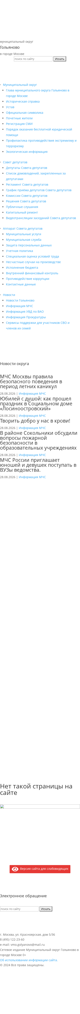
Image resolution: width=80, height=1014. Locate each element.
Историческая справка (23, 101)
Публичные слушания (22, 207)
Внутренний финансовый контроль (32, 273)
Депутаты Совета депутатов (26, 168)
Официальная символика (24, 113)
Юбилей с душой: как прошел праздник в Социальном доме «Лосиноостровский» (36, 403)
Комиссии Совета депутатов (26, 196)
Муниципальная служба (23, 240)
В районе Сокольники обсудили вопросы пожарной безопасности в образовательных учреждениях (38, 440)
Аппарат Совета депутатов (22, 228)
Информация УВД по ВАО (25, 311)
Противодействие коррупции (27, 279)
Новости (9, 295)
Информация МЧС (19, 306)
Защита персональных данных (29, 245)
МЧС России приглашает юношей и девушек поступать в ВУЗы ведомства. (38, 464)
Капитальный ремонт (22, 212)
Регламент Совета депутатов (27, 184)
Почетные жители (19, 118)
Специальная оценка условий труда (32, 256)
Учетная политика (19, 251)
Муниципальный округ (20, 85)
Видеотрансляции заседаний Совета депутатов (41, 218)
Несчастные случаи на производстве (33, 262)
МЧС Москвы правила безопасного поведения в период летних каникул (31, 381)
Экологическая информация (27, 152)
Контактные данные (21, 284)
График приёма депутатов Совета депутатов (38, 190)
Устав (10, 107)
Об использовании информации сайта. (29, 960)
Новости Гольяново (20, 300)
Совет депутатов (15, 162)
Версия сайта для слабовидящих (43, 869)
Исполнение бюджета (22, 267)
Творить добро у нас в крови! (35, 420)
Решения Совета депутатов (26, 201)
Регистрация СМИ (19, 124)
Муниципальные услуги (23, 234)
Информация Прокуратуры (26, 317)
